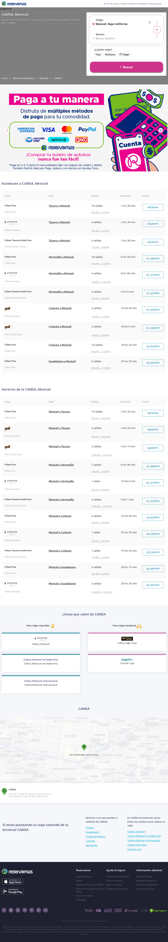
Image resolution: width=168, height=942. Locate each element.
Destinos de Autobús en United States (90, 890)
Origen (99, 19)
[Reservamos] (14, 3)
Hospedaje (81, 899)
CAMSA (58, 78)
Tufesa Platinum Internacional (143, 840)
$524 (152, 223)
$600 (152, 429)
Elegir (126, 54)
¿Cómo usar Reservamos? (118, 876)
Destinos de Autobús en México (90, 884)
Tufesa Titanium (136, 831)
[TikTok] (38, 910)
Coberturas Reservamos (117, 888)
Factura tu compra (114, 880)
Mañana (110, 54)
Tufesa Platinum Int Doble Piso (144, 836)
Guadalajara (92, 832)
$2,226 (153, 534)
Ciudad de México (95, 836)
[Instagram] (17, 910)
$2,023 (153, 346)
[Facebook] (4, 910)
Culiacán (90, 840)
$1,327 (153, 275)
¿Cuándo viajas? (103, 49)
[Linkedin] (24, 910)
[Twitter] (11, 910)
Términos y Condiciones (147, 884)
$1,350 (153, 309)
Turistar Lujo (134, 849)
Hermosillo (91, 845)
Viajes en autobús (114, 884)
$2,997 (153, 362)
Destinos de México (23, 78)
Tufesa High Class (137, 844)
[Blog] (45, 910)
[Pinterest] (31, 910)
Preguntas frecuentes (146, 880)
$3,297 (153, 585)
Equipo (79, 880)
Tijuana (90, 827)
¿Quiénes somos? (84, 876)
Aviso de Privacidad (145, 888)
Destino (100, 34)
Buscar (128, 67)
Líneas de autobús (84, 895)
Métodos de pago (144, 876)
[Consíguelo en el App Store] (13, 881)
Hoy (98, 54)
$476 (152, 207)
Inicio (5, 78)
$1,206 (153, 258)
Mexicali (43, 78)
